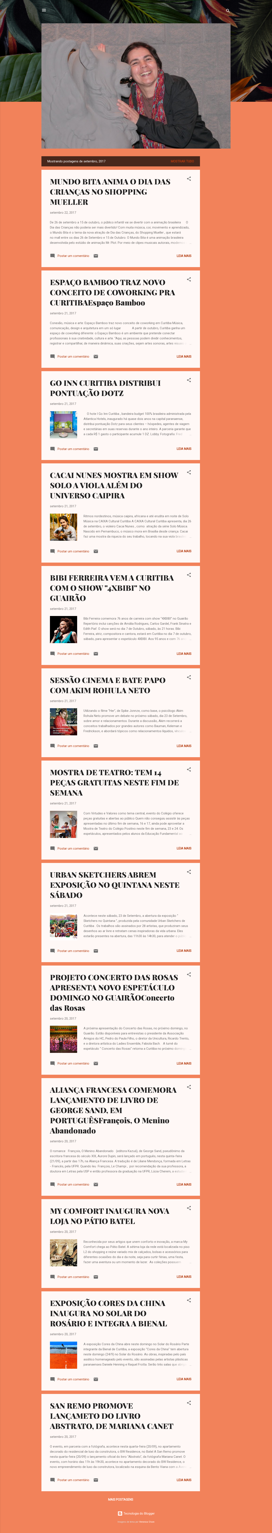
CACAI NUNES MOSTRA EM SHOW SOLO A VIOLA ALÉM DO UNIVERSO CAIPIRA (114, 485)
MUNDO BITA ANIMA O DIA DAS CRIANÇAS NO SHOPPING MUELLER (110, 191)
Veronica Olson (146, 1521)
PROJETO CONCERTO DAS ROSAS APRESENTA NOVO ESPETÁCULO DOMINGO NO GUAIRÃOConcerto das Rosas (114, 992)
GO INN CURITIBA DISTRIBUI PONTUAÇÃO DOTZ (105, 388)
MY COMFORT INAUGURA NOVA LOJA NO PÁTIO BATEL (109, 1215)
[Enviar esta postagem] (95, 257)
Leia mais (184, 256)
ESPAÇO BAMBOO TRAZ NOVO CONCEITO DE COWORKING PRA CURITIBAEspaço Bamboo (112, 292)
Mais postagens (120, 1499)
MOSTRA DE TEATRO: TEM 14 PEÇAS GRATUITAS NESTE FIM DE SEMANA (114, 782)
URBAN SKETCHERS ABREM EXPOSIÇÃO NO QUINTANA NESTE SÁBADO (115, 884)
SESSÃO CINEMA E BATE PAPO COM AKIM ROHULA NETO (108, 685)
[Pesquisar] (228, 11)
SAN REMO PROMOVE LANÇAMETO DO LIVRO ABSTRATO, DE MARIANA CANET (111, 1415)
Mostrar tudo (182, 161)
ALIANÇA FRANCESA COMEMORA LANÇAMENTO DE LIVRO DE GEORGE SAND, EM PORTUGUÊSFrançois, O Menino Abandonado (113, 1109)
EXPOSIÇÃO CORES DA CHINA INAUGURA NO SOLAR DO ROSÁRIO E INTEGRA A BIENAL (108, 1313)
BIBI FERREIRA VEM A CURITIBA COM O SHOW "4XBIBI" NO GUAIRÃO (112, 587)
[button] (188, 179)
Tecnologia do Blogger (139, 1513)
